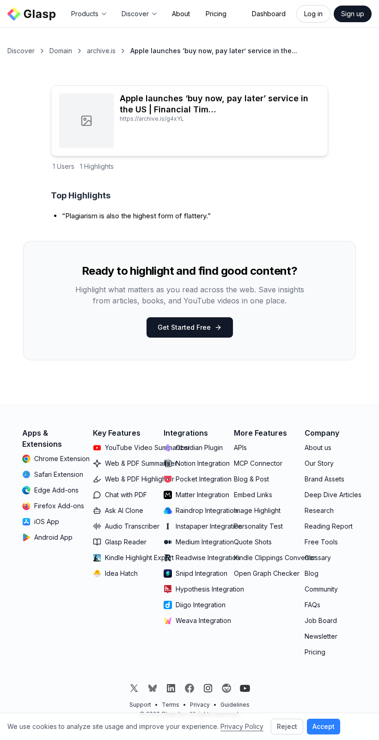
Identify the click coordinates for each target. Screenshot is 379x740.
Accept (323, 726)
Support (140, 704)
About (181, 14)
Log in (313, 14)
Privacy (200, 704)
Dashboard (269, 14)
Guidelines (235, 704)
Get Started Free (184, 327)
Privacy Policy (241, 726)
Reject (287, 726)
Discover (21, 51)
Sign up (352, 14)
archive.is (101, 51)
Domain (60, 51)
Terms (170, 704)
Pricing (216, 14)
